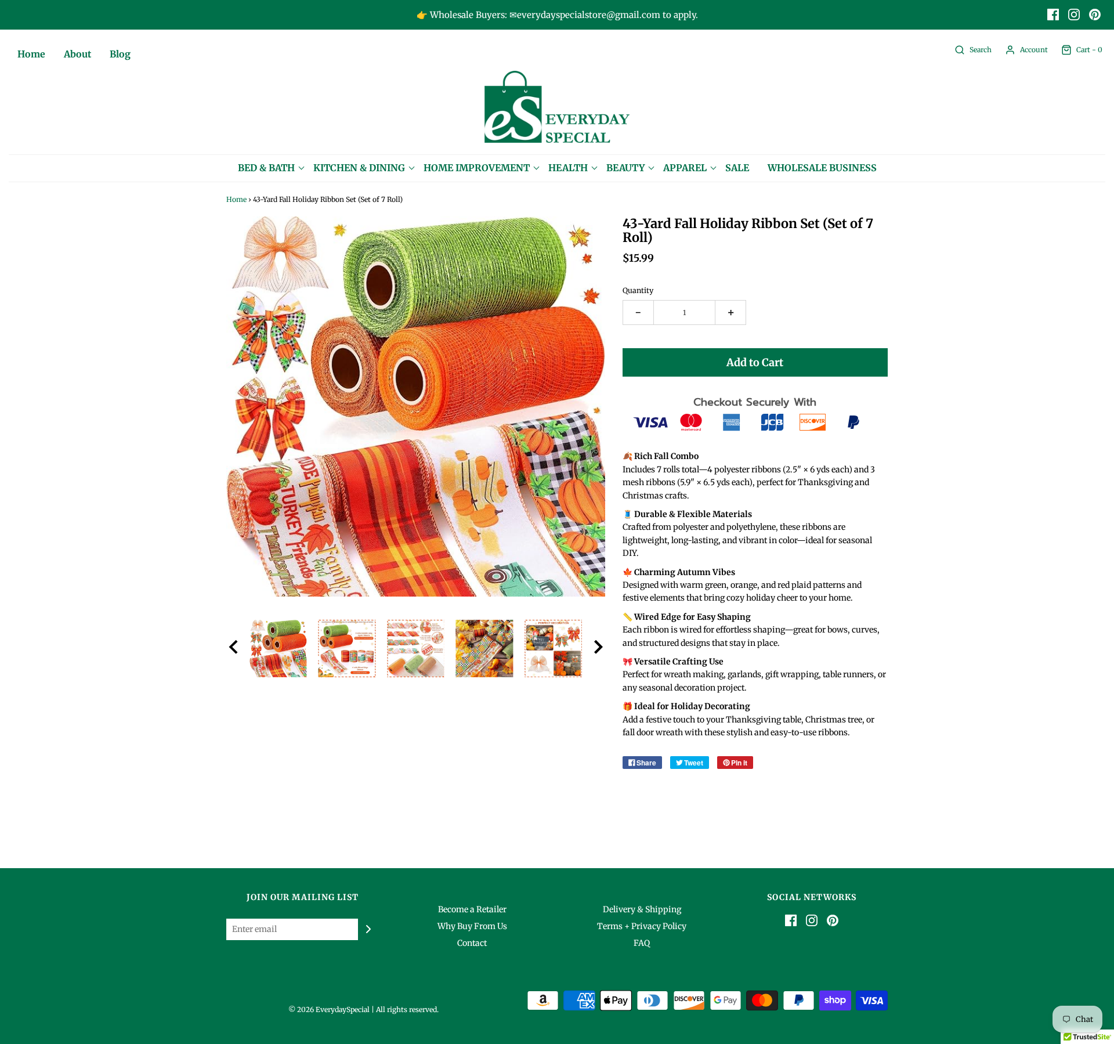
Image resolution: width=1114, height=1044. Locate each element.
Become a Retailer (472, 909)
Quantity (638, 290)
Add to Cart (754, 362)
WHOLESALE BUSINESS (822, 168)
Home (31, 54)
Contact (472, 943)
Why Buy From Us (472, 926)
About (77, 54)
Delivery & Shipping (642, 909)
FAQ (642, 943)
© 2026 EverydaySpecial (329, 1009)
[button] (233, 649)
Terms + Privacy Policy (641, 926)
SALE (737, 168)
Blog (120, 54)
